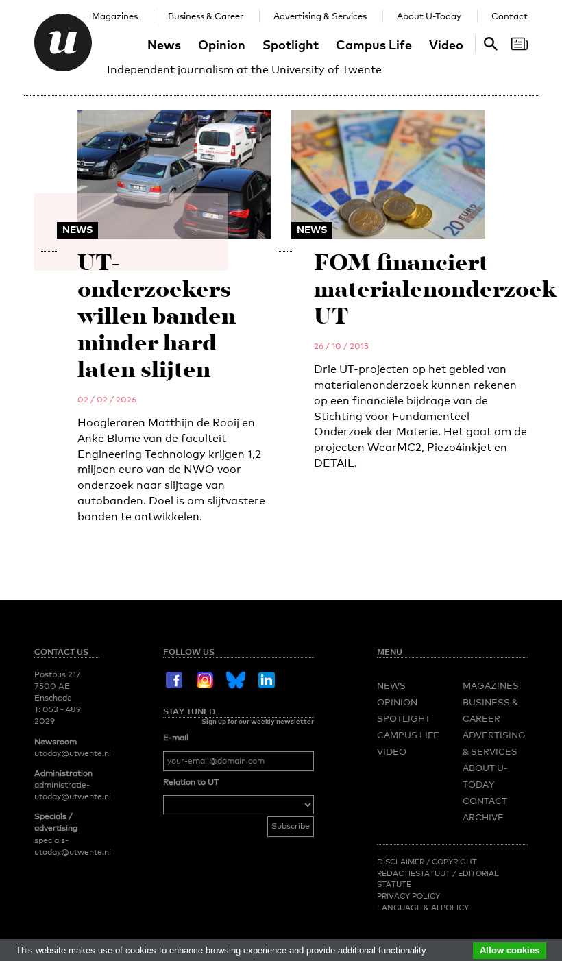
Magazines (115, 15)
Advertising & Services (320, 15)
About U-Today (429, 15)
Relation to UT (191, 782)
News (164, 44)
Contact (509, 15)
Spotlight (290, 44)
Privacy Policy (408, 896)
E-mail (175, 737)
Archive (483, 817)
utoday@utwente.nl (72, 753)
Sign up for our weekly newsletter (257, 721)
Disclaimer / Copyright (427, 861)
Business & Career (205, 15)
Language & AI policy (423, 907)
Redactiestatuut (414, 873)
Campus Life (374, 44)
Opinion (221, 44)
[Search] (519, 44)
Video (446, 44)
